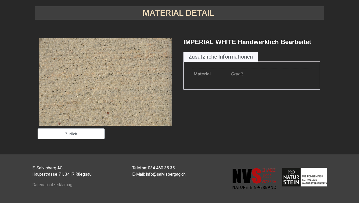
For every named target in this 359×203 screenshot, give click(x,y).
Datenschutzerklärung (52, 184)
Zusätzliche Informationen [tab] (220, 57)
